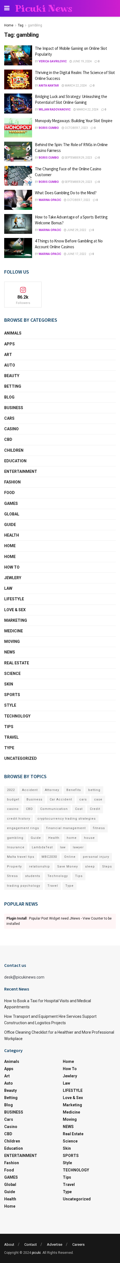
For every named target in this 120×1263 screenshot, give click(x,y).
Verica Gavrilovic (53, 61)
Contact (30, 1244)
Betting (12, 386)
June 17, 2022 (76, 253)
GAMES (11, 503)
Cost (79, 809)
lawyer (78, 847)
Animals (12, 333)
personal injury (96, 857)
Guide (10, 524)
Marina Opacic (50, 200)
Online (70, 857)
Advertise (54, 1244)
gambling (35, 25)
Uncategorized (20, 758)
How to (12, 567)
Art (8, 354)
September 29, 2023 (78, 157)
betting (94, 790)
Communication (54, 809)
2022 (11, 790)
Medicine (13, 631)
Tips (8, 726)
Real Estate (16, 663)
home (72, 838)
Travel (11, 737)
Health (11, 535)
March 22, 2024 (75, 85)
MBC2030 (49, 857)
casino (13, 809)
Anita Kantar (49, 85)
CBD (8, 439)
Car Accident (61, 799)
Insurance (16, 847)
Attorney (52, 790)
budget (13, 799)
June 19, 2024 (82, 61)
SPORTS (12, 694)
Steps (107, 866)
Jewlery (12, 578)
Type (9, 748)
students (32, 876)
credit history (18, 818)
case (98, 799)
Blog (9, 397)
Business (34, 799)
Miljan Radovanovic (55, 109)
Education (15, 461)
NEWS (9, 652)
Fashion (12, 482)
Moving (12, 641)
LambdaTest (42, 847)
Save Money (67, 866)
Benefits (73, 790)
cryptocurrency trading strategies (66, 818)
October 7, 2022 (78, 200)
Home (8, 25)
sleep (90, 866)
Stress (12, 876)
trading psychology (23, 886)
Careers (78, 1244)
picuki (36, 1253)
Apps (9, 344)
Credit (95, 809)
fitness (99, 828)
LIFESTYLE (14, 599)
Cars (9, 418)
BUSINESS (13, 408)
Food (9, 492)
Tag (20, 25)
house (89, 838)
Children (13, 450)
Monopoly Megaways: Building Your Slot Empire (73, 120)
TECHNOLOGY (17, 716)
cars (83, 799)
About (9, 1244)
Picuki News (43, 8)
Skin (8, 684)
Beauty (11, 376)
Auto (9, 365)
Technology (57, 876)
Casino (11, 429)
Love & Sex (15, 610)
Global (11, 514)
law (63, 847)
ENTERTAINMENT (20, 471)
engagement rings (23, 828)
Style (10, 705)
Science (12, 673)
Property (14, 866)
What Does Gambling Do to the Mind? (66, 192)
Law (8, 588)
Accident (30, 790)
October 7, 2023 (76, 127)
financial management (66, 828)
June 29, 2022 (76, 230)
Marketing (15, 620)
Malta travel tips (20, 857)
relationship (39, 866)
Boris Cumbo (49, 127)
